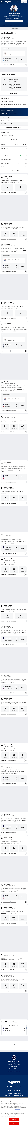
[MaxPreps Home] (8, 2)
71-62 (14, 773)
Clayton (3, 1090)
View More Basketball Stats (13, 171)
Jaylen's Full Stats (5, 65)
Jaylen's (3, 180)
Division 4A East (7, 120)
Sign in (24, 2)
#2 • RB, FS (18, 18)
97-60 (12, 543)
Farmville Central (5, 1069)
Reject (14, 1123)
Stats (11, 25)
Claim (9, 21)
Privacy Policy (18, 1109)
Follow (18, 21)
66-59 (14, 251)
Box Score (13, 65)
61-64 (17, 44)
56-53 (14, 891)
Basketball (4, 101)
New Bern (19, 389)
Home (3, 25)
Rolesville (21, 541)
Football (11, 101)
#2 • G (9, 18)
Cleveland (3, 959)
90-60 (14, 821)
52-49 (14, 331)
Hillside (3, 308)
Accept (14, 1119)
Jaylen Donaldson (14, 13)
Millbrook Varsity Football (15, 87)
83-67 (14, 682)
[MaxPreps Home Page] (9, 28)
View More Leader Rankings (13, 127)
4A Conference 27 (7, 124)
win (21, 227)
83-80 (14, 633)
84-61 (12, 390)
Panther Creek (9, 61)
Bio (7, 25)
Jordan (3, 229)
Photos (15, 25)
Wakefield (10, 470)
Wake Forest (23, 632)
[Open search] (18, 2)
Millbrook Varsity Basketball (15, 84)
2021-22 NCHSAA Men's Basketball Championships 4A (15, 53)
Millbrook (8, 58)
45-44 (2, 471)
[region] (14, 1111)
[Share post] (25, 65)
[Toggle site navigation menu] (2, 2)
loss (21, 180)
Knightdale (23, 820)
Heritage (3, 1048)
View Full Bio (13, 93)
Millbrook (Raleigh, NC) (14, 15)
